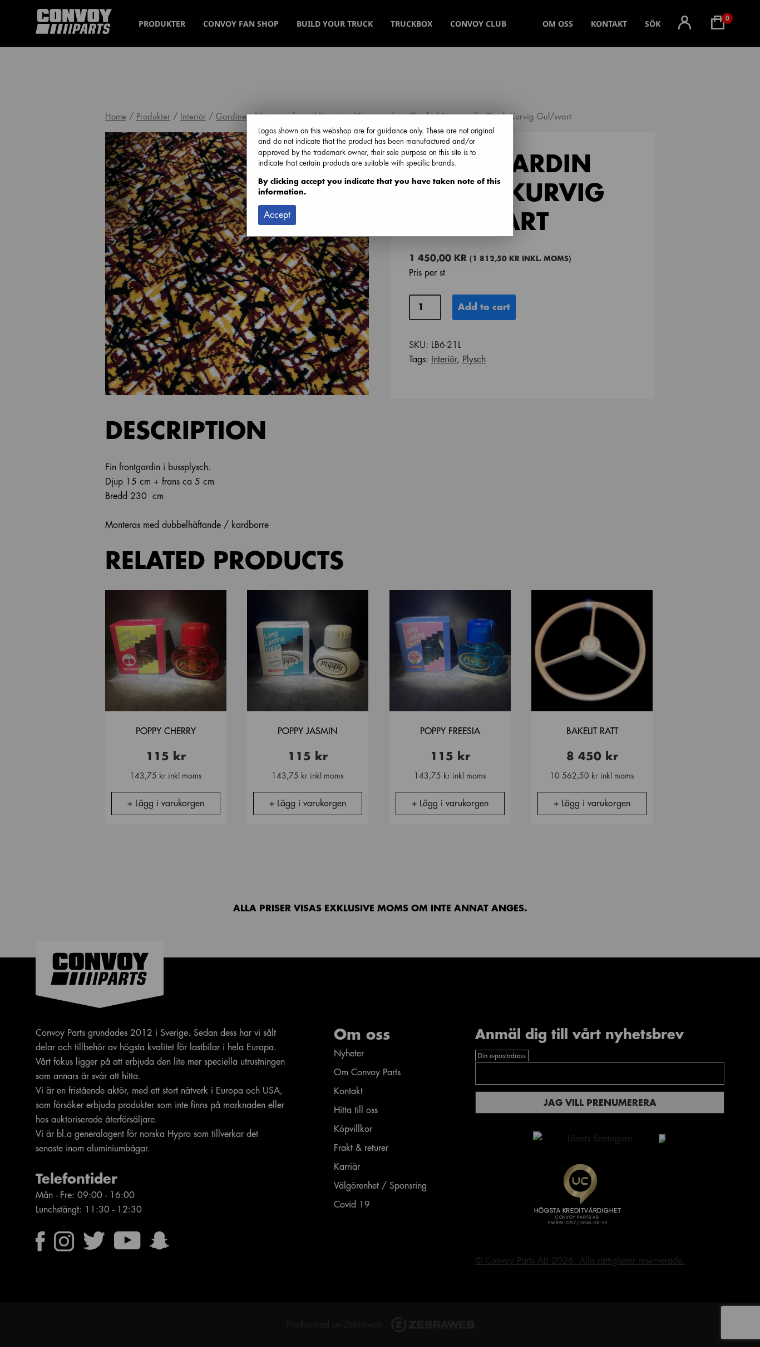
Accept (277, 215)
